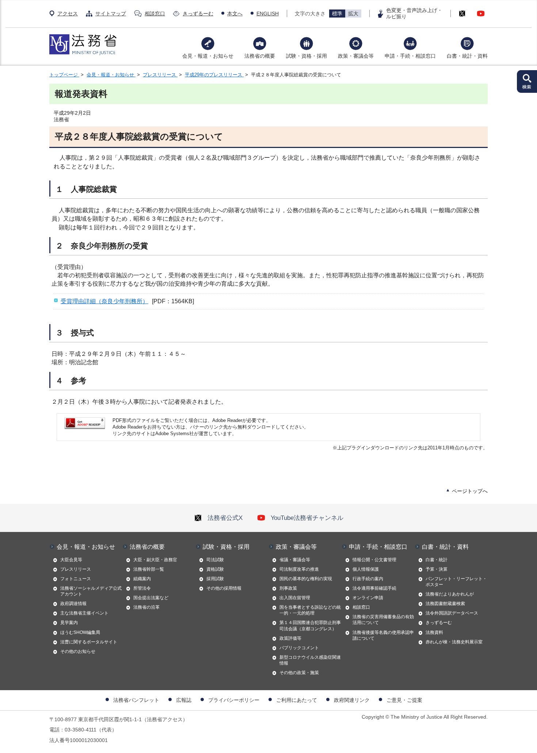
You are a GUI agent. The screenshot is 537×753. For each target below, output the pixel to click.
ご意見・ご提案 (404, 700)
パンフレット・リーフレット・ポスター (456, 582)
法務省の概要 (259, 56)
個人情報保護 (366, 569)
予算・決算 (437, 569)
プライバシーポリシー (233, 700)
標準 (337, 13)
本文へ (235, 13)
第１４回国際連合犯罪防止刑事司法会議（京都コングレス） (310, 625)
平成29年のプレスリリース (214, 74)
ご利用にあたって (296, 700)
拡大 (353, 13)
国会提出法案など (150, 598)
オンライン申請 (368, 598)
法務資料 (434, 632)
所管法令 (142, 588)
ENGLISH (267, 13)
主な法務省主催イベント (84, 613)
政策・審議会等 (356, 56)
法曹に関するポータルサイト (88, 642)
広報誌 (183, 700)
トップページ (64, 74)
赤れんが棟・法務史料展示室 (454, 642)
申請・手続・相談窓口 (410, 56)
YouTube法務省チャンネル (307, 517)
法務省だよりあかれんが (450, 594)
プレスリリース (160, 74)
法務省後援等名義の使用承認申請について (383, 635)
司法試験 (215, 560)
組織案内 (142, 579)
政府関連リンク (352, 700)
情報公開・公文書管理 (374, 560)
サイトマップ (110, 13)
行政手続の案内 (368, 579)
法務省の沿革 (146, 607)
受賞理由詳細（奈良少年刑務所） (104, 301)
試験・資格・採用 (306, 56)
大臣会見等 (71, 560)
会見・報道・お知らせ (207, 56)
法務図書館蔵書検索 (445, 603)
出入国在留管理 (294, 598)
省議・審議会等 (294, 560)
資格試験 (215, 569)
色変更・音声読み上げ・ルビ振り (414, 13)
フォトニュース (75, 579)
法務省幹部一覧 (148, 569)
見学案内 (69, 622)
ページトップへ (470, 491)
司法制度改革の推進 (299, 569)
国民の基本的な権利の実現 (305, 579)
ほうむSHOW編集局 (80, 632)
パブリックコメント (299, 648)
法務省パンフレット (136, 700)
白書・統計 (437, 560)
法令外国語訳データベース (452, 613)
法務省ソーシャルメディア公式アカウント (91, 591)
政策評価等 (290, 638)
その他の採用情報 (223, 588)
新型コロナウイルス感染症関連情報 (310, 660)
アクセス (67, 13)
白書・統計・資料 (467, 56)
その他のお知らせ (77, 651)
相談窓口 (155, 13)
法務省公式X (225, 517)
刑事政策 (288, 588)
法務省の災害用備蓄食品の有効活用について (383, 620)
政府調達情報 (73, 603)
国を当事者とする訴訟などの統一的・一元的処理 (310, 610)
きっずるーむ (198, 13)
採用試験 (215, 579)
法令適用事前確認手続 (374, 588)
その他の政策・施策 (299, 672)
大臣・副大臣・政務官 (155, 560)
